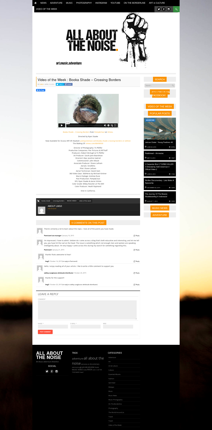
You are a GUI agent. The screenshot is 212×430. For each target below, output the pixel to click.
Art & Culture (113, 366)
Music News (112, 395)
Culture (111, 370)
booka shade (45, 201)
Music (110, 391)
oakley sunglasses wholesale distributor (58, 273)
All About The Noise (49, 355)
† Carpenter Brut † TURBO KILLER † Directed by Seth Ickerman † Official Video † (159, 167)
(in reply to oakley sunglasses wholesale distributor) (80, 284)
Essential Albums (114, 374)
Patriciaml (48, 250)
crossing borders (58, 201)
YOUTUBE (115, 2)
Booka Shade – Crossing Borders (76, 132)
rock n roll (95, 370)
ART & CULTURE (157, 2)
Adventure (150, 120)
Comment (42, 299)
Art (109, 361)
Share (69, 84)
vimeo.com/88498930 (94, 143)
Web (104, 324)
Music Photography (115, 400)
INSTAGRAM (101, 2)
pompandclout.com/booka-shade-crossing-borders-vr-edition (105, 141)
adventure (77, 358)
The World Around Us (116, 412)
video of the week (85, 201)
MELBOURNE (89, 367)
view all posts (52, 208)
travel (81, 372)
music (97, 367)
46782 (173, 147)
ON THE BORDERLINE (134, 2)
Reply (137, 236)
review (85, 370)
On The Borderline (115, 404)
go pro (82, 367)
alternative (84, 364)
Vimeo (110, 132)
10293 (173, 187)
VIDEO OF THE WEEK (46, 8)
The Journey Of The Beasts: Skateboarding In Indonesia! (156, 195)
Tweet (61, 84)
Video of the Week (114, 425)
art (88, 364)
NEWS (43, 2)
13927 (173, 158)
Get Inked (111, 383)
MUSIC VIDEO (71, 201)
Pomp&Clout (99, 132)
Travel (110, 417)
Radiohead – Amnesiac (154, 153)
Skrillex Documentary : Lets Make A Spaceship (159, 181)
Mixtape (111, 387)
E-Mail (72, 324)
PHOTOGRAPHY (84, 2)
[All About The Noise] (106, 39)
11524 (173, 174)
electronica (76, 367)
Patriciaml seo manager (52, 236)
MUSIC (69, 2)
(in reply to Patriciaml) (69, 261)
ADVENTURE (56, 2)
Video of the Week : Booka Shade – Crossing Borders (79, 79)
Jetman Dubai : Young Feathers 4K (159, 142)
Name (40, 324)
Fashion (111, 378)
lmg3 (41, 84)
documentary (94, 364)
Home (35, 3)
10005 (173, 201)
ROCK (89, 369)
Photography (113, 408)
